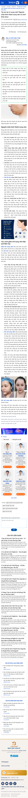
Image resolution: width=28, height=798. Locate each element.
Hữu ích (6, 439)
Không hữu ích (16, 439)
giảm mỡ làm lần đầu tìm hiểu (10, 508)
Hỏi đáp (8, 6)
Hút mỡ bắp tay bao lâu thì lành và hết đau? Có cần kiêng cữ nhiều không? (14, 673)
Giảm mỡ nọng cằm (7, 246)
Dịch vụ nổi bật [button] (5, 766)
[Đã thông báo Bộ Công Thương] (14, 757)
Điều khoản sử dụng (5, 796)
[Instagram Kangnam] (10, 783)
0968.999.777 (12, 773)
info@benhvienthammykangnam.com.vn (14, 779)
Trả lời (4, 436)
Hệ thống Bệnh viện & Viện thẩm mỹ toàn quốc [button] (12, 787)
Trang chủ (3, 6)
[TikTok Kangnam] (14, 783)
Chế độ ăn (7, 177)
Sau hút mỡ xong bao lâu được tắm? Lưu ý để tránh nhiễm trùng (14, 717)
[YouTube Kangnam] (6, 783)
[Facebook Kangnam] (2, 783)
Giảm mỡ (14, 6)
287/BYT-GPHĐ (22, 750)
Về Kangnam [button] (4, 762)
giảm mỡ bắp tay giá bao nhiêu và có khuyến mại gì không (14, 705)
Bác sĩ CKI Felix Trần (13, 38)
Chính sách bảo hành (15, 794)
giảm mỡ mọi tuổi (7, 511)
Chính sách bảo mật (5, 794)
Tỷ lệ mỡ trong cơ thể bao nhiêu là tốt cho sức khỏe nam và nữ (14, 686)
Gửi (14, 529)
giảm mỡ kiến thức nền (8, 505)
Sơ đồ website (14, 796)
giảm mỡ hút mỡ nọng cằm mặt (14, 502)
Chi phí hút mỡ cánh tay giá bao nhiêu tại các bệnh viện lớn (14, 680)
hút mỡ (6, 251)
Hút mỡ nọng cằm (9, 332)
